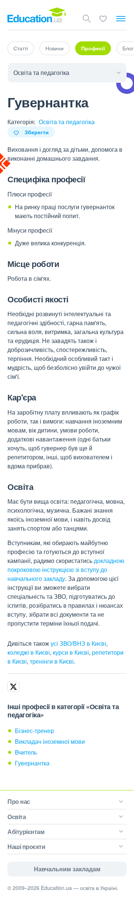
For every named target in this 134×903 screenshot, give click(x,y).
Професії (93, 48)
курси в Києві (71, 652)
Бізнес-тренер (34, 730)
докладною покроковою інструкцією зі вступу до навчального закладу (65, 569)
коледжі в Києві (28, 652)
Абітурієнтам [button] (25, 831)
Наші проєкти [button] (26, 846)
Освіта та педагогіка (67, 121)
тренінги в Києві (52, 661)
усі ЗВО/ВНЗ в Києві (78, 643)
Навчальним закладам (67, 869)
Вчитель (26, 752)
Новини (54, 48)
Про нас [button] (18, 801)
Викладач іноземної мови (50, 741)
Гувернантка (32, 763)
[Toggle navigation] (121, 18)
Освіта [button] (16, 816)
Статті (20, 48)
